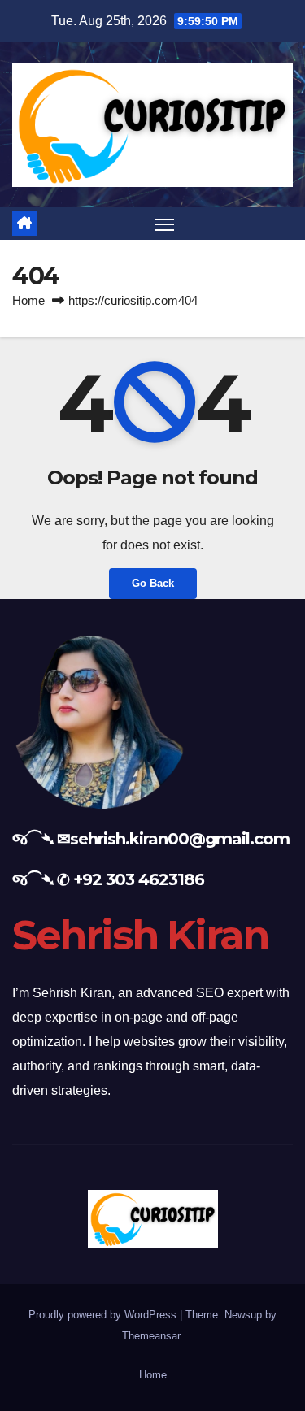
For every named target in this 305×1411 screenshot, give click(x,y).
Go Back (153, 583)
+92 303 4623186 (138, 879)
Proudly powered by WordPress (104, 1315)
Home (28, 300)
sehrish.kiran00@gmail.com (180, 839)
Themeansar (151, 1336)
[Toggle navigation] (165, 223)
